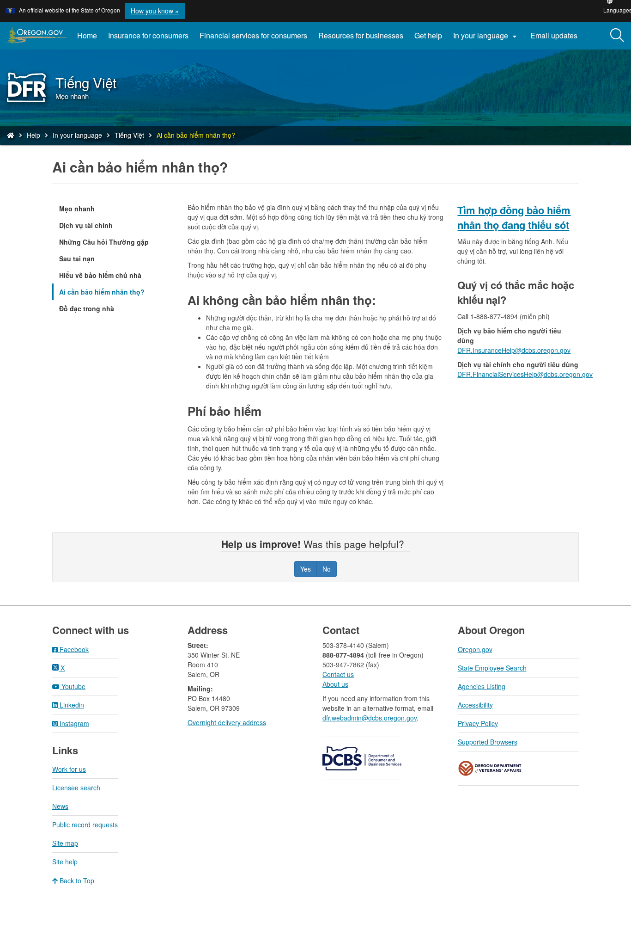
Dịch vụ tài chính (86, 225)
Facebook (73, 649)
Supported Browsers (487, 741)
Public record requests (85, 824)
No (326, 568)
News (60, 806)
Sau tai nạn (77, 258)
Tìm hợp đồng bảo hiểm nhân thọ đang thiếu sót (513, 217)
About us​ (335, 684)
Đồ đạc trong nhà (86, 308)
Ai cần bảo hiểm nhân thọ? (102, 291)
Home (87, 35)
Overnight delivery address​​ (227, 722)
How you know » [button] (155, 10)
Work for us (69, 769)
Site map (65, 843)
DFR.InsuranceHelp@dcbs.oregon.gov (513, 350)
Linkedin (71, 704)
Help (33, 135)
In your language (77, 135)
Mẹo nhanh (77, 208)
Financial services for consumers (253, 35)
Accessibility (475, 704)
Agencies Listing (481, 686)
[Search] (617, 35)
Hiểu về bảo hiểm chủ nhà (100, 275)
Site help (65, 861)
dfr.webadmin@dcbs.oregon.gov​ (369, 717)
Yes (305, 568)
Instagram (73, 723)
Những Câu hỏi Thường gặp (104, 241)
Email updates (556, 39)
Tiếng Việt (129, 135)
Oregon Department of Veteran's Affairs (490, 768)
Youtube (72, 686)
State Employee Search (492, 667)
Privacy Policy (478, 723)
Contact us (338, 674)
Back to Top (76, 880)
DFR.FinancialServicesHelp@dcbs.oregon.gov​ (525, 374)
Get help (428, 35)
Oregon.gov (475, 649)
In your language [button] (486, 35)
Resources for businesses (360, 35)
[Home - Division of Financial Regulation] (10, 135)
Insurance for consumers (148, 35)
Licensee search (76, 787)
